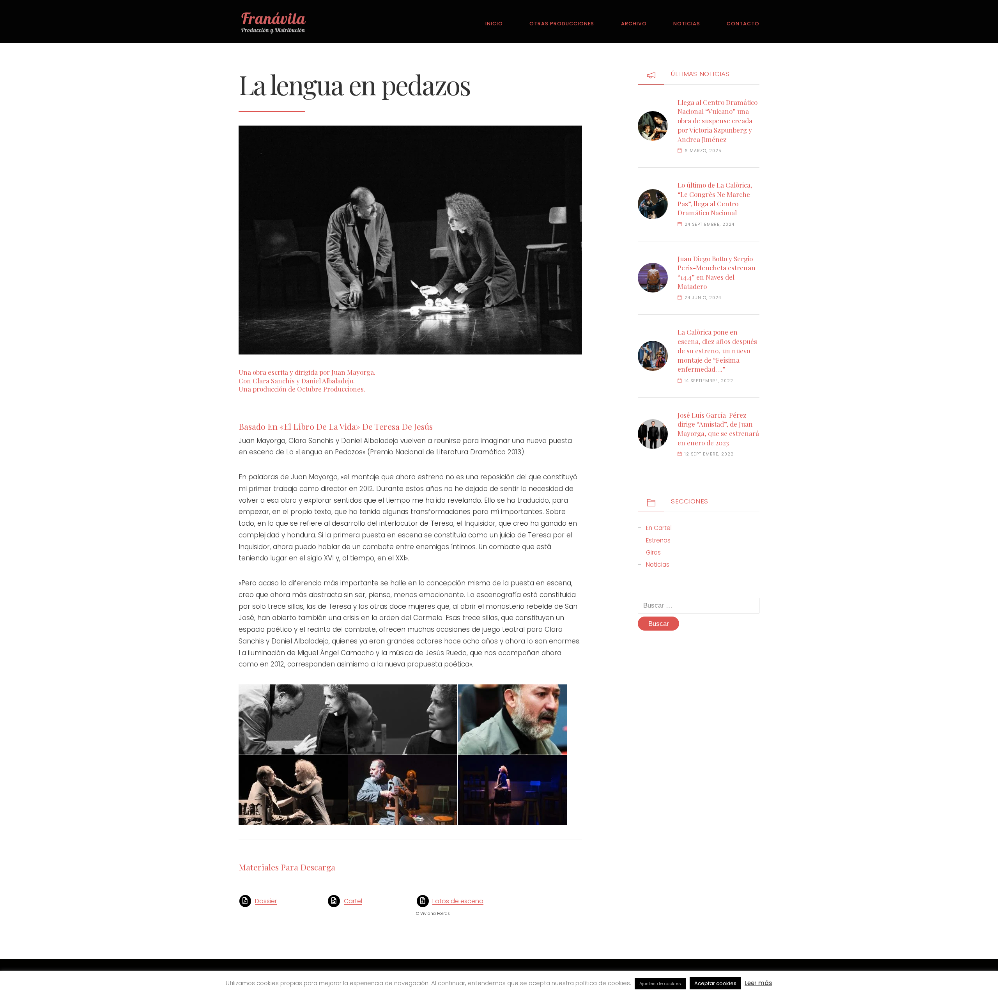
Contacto (743, 23)
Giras (653, 552)
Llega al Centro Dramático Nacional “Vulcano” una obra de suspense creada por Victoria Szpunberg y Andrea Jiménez (717, 121)
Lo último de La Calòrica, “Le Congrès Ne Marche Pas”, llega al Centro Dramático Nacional (715, 199)
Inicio (494, 23)
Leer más (758, 983)
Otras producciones (561, 23)
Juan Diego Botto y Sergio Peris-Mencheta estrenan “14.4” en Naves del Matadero (717, 272)
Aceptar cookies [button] (715, 983)
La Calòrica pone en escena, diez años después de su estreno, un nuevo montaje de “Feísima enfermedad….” (717, 350)
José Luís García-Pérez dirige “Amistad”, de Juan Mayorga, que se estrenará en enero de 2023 (718, 429)
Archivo (634, 23)
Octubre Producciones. (331, 389)
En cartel (659, 528)
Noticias (686, 23)
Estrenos (658, 540)
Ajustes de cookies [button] (660, 983)
